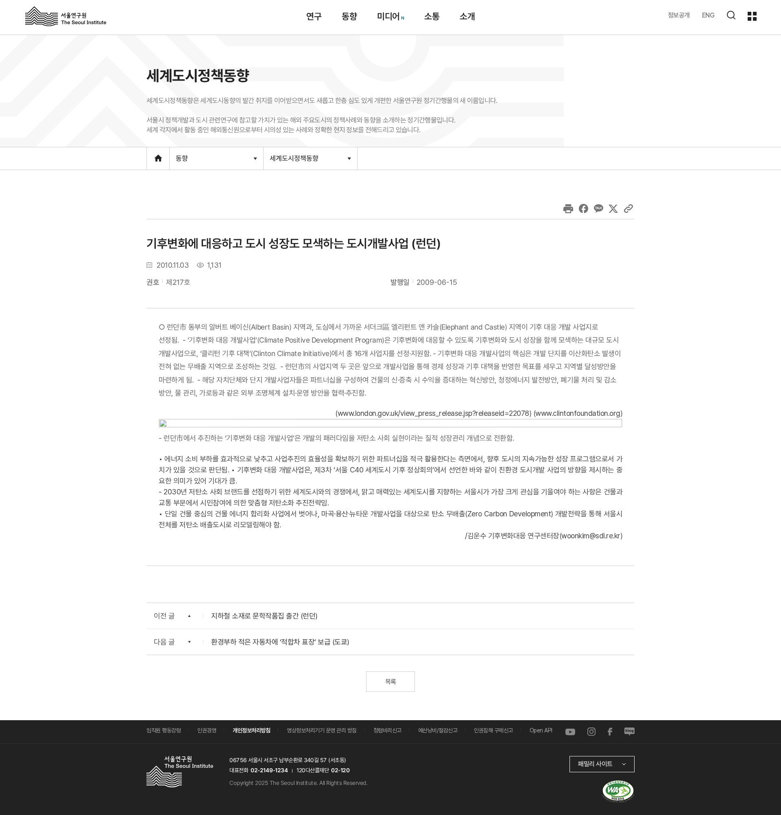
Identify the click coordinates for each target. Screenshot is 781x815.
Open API (541, 730)
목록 (390, 682)
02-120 (340, 770)
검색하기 (730, 15)
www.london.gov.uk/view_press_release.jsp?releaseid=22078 (433, 413)
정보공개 (679, 15)
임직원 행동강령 (163, 730)
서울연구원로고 (65, 16)
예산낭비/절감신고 (438, 730)
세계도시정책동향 (294, 161)
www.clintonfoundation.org (577, 413)
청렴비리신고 (387, 730)
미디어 (388, 16)
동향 (349, 16)
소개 (467, 16)
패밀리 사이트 (595, 764)
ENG (708, 15)
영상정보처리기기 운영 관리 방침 (322, 730)
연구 (313, 16)
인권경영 (206, 730)
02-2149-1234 (269, 770)
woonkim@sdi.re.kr (590, 535)
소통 (431, 16)
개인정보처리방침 (251, 730)
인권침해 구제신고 (493, 730)
